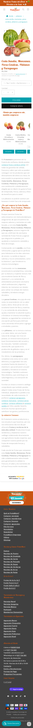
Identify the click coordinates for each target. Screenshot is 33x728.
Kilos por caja (6, 79)
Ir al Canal (7, 682)
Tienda (11, 16)
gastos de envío (20, 74)
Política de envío (25, 721)
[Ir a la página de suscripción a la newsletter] (16, 498)
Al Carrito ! (8, 151)
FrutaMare (14, 712)
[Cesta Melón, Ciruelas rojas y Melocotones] (20, 125)
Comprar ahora (16, 106)
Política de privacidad (17, 717)
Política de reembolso (19, 714)
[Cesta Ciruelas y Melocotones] (8, 125)
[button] (4, 9)
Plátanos (19, 16)
